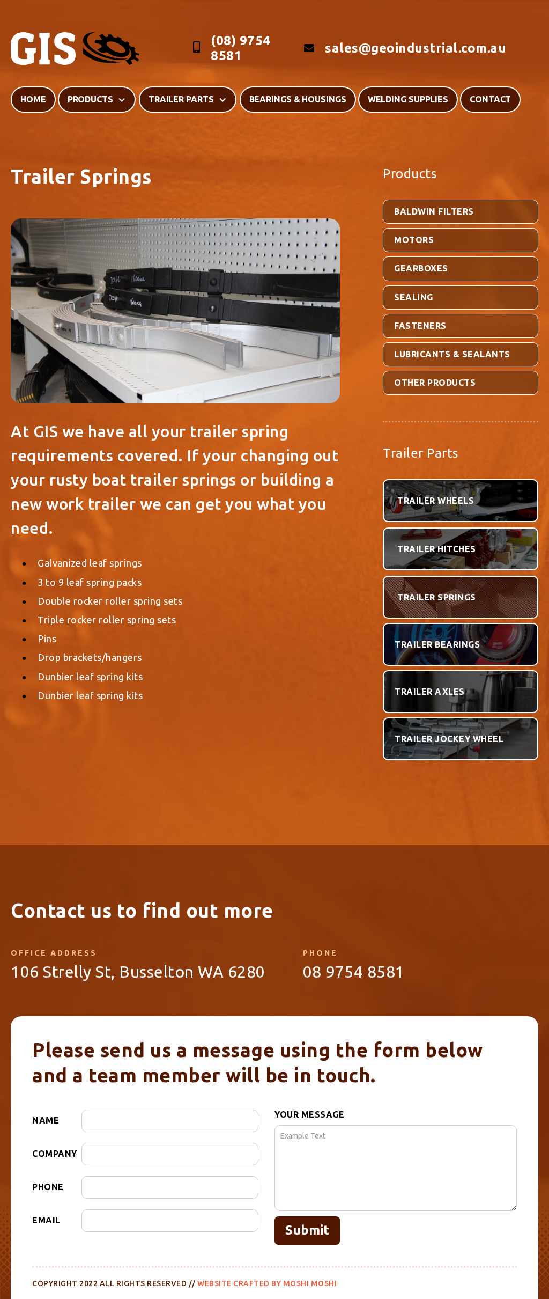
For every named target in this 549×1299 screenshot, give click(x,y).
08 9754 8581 (354, 972)
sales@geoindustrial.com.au (415, 48)
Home (33, 99)
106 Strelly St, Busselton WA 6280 (138, 972)
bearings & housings (297, 99)
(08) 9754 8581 (241, 48)
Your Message (309, 1114)
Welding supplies (408, 99)
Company (54, 1153)
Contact (490, 99)
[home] (75, 48)
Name (45, 1120)
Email (46, 1220)
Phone (48, 1187)
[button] (97, 99)
